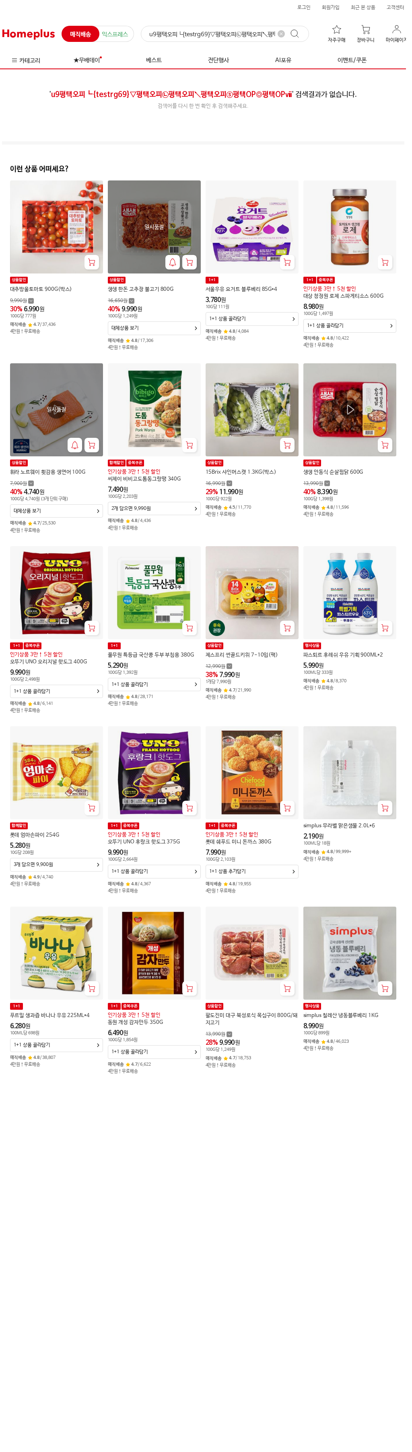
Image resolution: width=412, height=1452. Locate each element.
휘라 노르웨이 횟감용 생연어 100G (48, 472)
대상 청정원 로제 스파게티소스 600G (343, 296)
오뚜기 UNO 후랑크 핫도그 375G (144, 842)
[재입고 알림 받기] (172, 262)
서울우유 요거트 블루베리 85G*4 (242, 289)
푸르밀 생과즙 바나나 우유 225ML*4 (50, 1016)
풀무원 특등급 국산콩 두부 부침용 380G (151, 655)
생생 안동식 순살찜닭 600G (333, 472)
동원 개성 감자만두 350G (135, 1022)
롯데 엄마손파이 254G (34, 835)
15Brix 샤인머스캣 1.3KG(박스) (241, 472)
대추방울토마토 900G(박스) (41, 289)
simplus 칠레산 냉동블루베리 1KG (340, 1016)
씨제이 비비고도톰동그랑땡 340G (144, 479)
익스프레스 (115, 34)
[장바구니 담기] (91, 262)
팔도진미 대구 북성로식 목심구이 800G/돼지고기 (252, 1019)
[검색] (298, 34)
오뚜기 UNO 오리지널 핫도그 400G (48, 662)
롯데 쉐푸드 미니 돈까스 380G (239, 842)
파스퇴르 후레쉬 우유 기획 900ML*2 (343, 655)
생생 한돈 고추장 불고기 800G (141, 289)
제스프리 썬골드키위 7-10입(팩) (242, 655)
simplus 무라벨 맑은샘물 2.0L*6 (339, 826)
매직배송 (80, 34)
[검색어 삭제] (281, 33)
